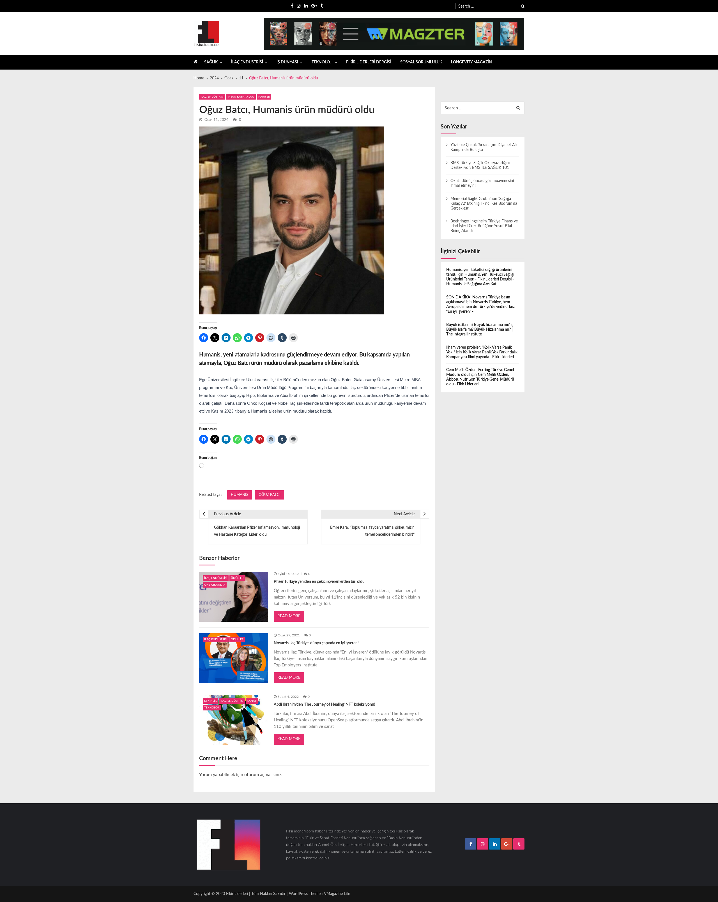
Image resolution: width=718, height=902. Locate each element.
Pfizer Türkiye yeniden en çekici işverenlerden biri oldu (319, 582)
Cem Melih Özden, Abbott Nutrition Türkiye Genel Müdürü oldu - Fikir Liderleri (480, 379)
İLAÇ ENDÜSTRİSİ (247, 62)
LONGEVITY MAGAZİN (471, 62)
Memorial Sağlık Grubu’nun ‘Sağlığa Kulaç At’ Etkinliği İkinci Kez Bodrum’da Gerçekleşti (483, 203)
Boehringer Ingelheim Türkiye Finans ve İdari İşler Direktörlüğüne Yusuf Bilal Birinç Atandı (484, 226)
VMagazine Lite (337, 894)
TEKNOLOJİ (322, 62)
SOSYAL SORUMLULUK (421, 62)
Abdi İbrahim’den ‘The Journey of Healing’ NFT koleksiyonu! (324, 705)
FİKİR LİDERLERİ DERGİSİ (368, 62)
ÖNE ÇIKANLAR (214, 584)
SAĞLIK (211, 62)
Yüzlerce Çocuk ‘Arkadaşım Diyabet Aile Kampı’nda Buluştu (484, 147)
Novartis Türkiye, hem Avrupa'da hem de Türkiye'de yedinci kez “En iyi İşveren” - (480, 307)
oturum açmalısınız (262, 774)
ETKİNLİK (210, 700)
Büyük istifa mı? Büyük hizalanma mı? (478, 325)
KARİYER (264, 96)
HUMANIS (239, 494)
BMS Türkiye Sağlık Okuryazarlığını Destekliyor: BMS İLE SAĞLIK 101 (480, 165)
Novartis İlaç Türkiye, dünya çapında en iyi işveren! (316, 643)
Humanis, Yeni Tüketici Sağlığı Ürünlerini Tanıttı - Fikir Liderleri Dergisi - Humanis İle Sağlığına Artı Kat (480, 279)
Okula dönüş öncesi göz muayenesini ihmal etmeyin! (482, 183)
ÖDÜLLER (237, 578)
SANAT (251, 700)
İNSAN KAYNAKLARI (240, 96)
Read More (288, 616)
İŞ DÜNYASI (287, 62)
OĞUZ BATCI (269, 494)
